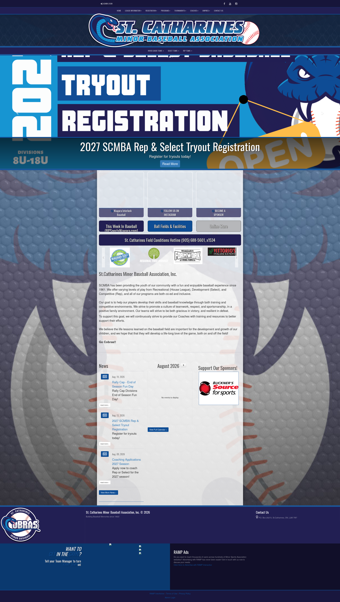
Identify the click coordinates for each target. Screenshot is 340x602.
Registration (151, 10)
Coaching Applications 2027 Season (126, 461)
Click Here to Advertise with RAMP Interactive (193, 565)
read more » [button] (104, 405)
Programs (165, 10)
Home (119, 10)
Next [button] (236, 257)
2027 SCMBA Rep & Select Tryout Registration (125, 424)
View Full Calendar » (158, 429)
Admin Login (170, 597)
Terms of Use (171, 593)
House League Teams (155, 51)
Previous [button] (103, 257)
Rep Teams (187, 51)
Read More (170, 163)
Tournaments (179, 10)
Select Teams (173, 51)
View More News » (108, 492)
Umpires (205, 10)
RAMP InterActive (157, 593)
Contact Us (218, 10)
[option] (119, 256)
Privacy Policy (185, 593)
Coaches (193, 10)
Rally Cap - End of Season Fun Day (124, 384)
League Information (132, 10)
